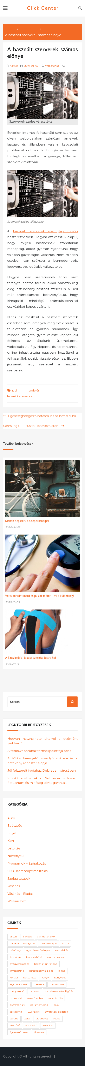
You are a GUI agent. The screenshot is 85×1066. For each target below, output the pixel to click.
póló (56, 1004)
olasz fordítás (35, 998)
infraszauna (17, 970)
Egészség (14, 826)
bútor (65, 943)
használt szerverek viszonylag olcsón (45, 231)
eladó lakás (61, 950)
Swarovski (33, 1011)
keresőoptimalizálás (41, 970)
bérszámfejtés (48, 943)
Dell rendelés (25, 390)
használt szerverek (19, 396)
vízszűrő (15, 1025)
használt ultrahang (45, 963)
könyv (45, 977)
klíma (61, 970)
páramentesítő (39, 1004)
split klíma (16, 1011)
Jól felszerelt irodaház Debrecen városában (41, 770)
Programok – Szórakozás (26, 863)
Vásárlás (13, 886)
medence (39, 984)
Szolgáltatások (18, 879)
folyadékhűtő (34, 957)
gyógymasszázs (19, 963)
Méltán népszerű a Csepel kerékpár (27, 521)
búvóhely (15, 950)
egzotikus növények (38, 950)
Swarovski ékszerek (56, 1011)
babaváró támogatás (22, 943)
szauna (14, 1018)
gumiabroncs (55, 957)
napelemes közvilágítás (59, 991)
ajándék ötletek (46, 936)
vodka (56, 1018)
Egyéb (12, 833)
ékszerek (39, 1032)
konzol (14, 977)
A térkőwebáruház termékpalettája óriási (39, 751)
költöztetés (29, 977)
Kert (10, 841)
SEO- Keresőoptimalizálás (27, 871)
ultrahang (41, 1018)
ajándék (27, 936)
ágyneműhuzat (19, 1032)
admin (14, 65)
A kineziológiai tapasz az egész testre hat (30, 657)
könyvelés (60, 977)
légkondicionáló (19, 984)
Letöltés (13, 848)
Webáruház (52, 65)
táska (27, 1018)
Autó (11, 818)
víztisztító (31, 1025)
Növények (15, 856)
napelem (35, 991)
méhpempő (17, 991)
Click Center (43, 8)
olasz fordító (55, 998)
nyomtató (16, 998)
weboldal (47, 1025)
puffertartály (17, 1004)
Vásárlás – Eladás (20, 894)
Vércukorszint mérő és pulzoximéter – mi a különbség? (39, 596)
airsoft (13, 936)
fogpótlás (15, 957)
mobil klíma (57, 984)
